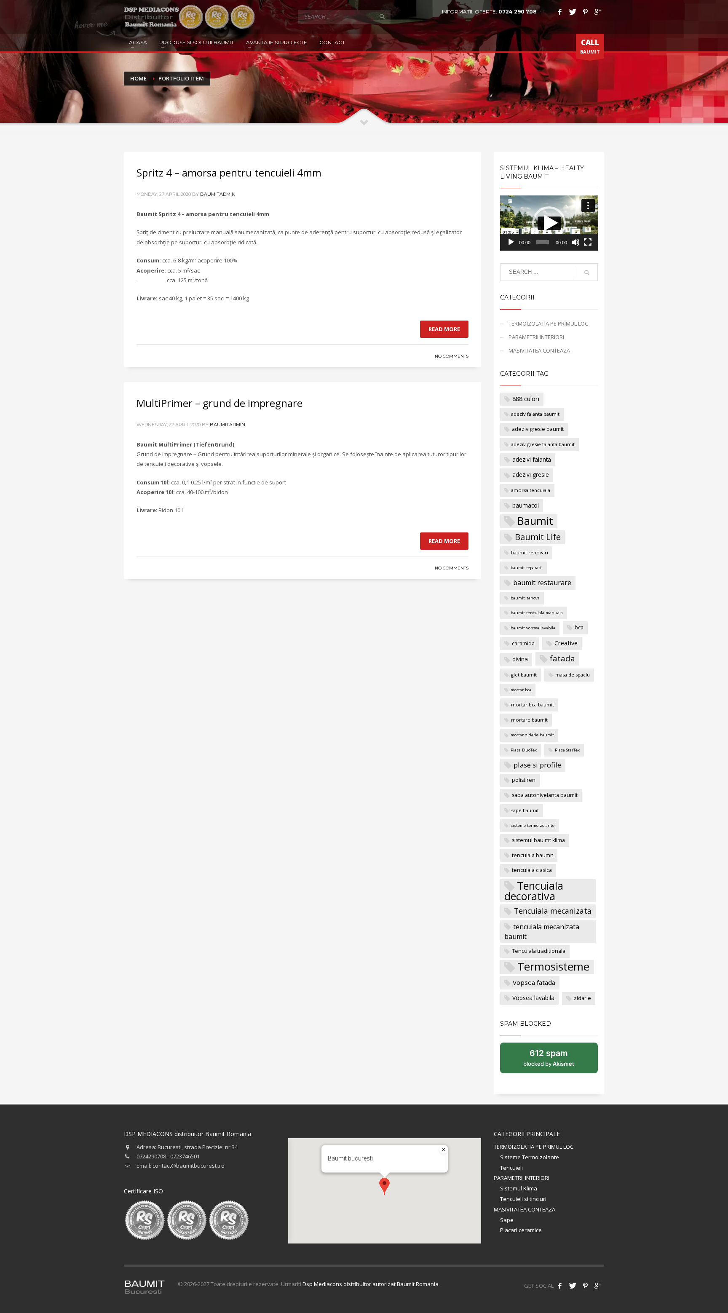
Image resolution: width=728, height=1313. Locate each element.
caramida (523, 643)
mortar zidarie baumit (532, 735)
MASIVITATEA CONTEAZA (539, 350)
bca (579, 627)
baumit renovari (529, 552)
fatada (562, 658)
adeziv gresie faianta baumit (543, 444)
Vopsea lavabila (533, 998)
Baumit (535, 521)
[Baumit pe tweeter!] (572, 1285)
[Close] (443, 1149)
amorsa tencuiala (530, 490)
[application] (549, 223)
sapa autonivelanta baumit (545, 795)
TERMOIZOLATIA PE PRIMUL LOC (548, 323)
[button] (549, 223)
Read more (444, 329)
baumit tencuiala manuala (537, 612)
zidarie (582, 998)
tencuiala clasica (532, 870)
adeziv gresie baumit (538, 429)
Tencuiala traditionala (538, 951)
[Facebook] (560, 11)
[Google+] (598, 11)
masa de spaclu (572, 674)
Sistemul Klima (518, 1188)
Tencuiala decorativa (533, 890)
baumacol (525, 505)
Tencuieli (511, 1167)
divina (520, 659)
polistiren (523, 780)
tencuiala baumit (532, 855)
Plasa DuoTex (524, 750)
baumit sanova (525, 598)
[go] (382, 16)
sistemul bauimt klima (538, 840)
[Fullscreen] (587, 242)
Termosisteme (553, 967)
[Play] (511, 242)
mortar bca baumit (532, 704)
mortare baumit (529, 720)
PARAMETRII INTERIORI (536, 337)
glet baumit (524, 674)
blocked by (557, 1060)
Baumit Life (538, 537)
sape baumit (525, 810)
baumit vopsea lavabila (533, 628)
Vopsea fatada (534, 982)
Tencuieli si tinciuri (523, 1199)
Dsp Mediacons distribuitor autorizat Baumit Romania (370, 1284)
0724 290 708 (517, 11)
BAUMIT (590, 46)
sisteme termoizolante (532, 825)
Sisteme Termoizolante (529, 1157)
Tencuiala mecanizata (553, 911)
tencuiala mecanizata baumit (541, 931)
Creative (566, 643)
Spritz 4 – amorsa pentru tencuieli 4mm (228, 172)
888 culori (525, 399)
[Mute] (575, 242)
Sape (507, 1220)
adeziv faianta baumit (535, 414)
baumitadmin (218, 194)
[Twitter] (572, 11)
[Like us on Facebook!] (560, 1285)
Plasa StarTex (567, 750)
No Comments (451, 356)
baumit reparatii (527, 567)
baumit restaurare (542, 582)
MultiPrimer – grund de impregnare (219, 403)
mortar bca (521, 690)
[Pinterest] (585, 11)
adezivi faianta (531, 459)
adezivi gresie (530, 475)
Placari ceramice (521, 1230)
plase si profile (537, 765)
